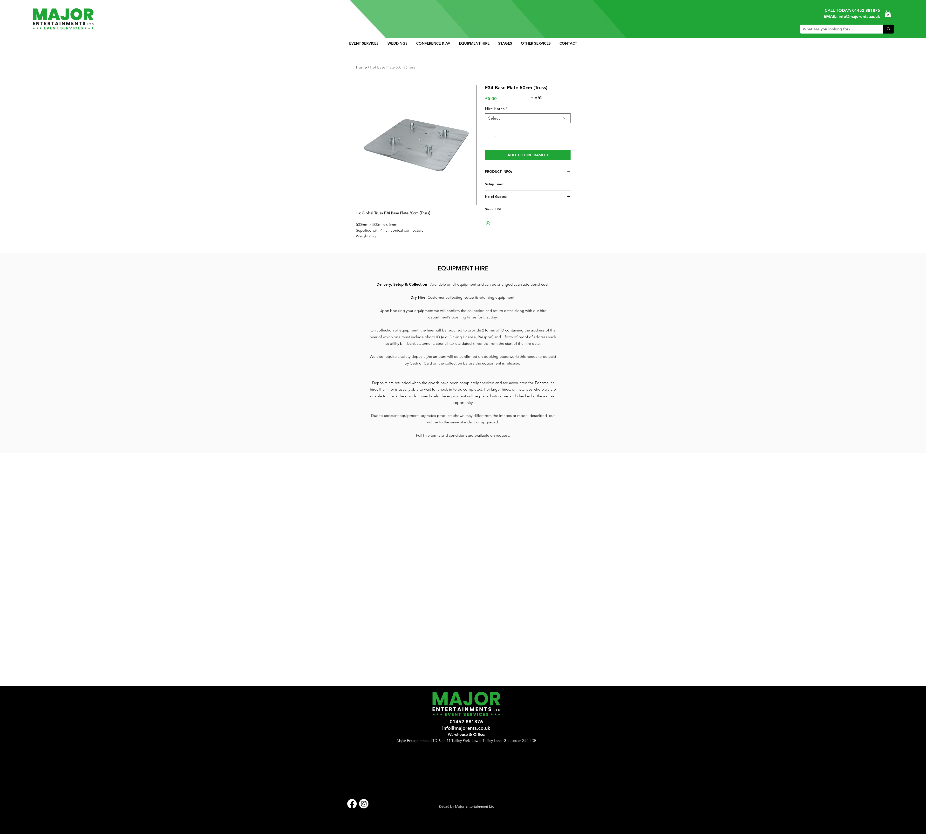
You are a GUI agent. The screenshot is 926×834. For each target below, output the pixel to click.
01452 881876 (866, 10)
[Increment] (503, 137)
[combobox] (528, 118)
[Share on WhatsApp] (488, 223)
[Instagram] (363, 803)
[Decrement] (489, 137)
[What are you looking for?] (888, 29)
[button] (888, 13)
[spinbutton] (496, 137)
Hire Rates (496, 108)
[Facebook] (352, 803)
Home (361, 67)
